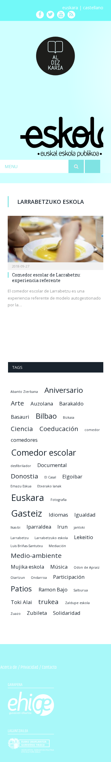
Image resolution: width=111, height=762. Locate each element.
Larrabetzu (19, 538)
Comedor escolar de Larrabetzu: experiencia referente (46, 277)
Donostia (24, 476)
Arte (17, 403)
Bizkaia (68, 417)
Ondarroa (39, 577)
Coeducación (58, 428)
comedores (24, 439)
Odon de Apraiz (87, 567)
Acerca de (8, 667)
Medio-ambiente (36, 555)
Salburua (80, 590)
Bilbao (46, 416)
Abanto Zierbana (24, 391)
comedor (92, 430)
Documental (52, 465)
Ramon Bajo (53, 589)
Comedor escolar (43, 452)
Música (59, 566)
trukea (48, 601)
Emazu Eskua (20, 486)
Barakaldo (71, 403)
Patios (21, 588)
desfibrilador (20, 466)
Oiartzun (17, 577)
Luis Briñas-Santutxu (26, 546)
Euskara (27, 497)
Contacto (49, 667)
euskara (70, 7)
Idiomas (58, 514)
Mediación (57, 546)
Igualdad (85, 514)
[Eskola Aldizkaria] (55, 53)
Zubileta (37, 612)
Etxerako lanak (49, 486)
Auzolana (42, 403)
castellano (93, 7)
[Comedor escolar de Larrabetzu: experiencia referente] (55, 241)
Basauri (20, 416)
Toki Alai (21, 602)
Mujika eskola (27, 566)
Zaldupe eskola (77, 603)
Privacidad (29, 667)
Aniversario (63, 390)
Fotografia (59, 500)
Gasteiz (26, 513)
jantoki (79, 527)
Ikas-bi (15, 527)
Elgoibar (72, 476)
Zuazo (15, 613)
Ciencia (22, 428)
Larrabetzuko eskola (51, 538)
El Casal (50, 477)
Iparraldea (39, 526)
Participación (68, 576)
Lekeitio (83, 537)
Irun (62, 526)
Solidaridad (66, 612)
